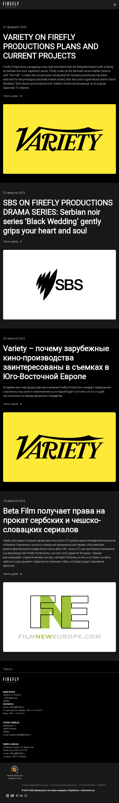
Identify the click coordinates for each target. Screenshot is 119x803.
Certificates (101, 785)
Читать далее (11, 96)
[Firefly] (11, 4)
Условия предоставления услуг (35, 785)
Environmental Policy (86, 785)
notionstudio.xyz (88, 790)
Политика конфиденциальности (63, 785)
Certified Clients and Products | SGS (15, 777)
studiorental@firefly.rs (20, 735)
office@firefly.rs (16, 707)
